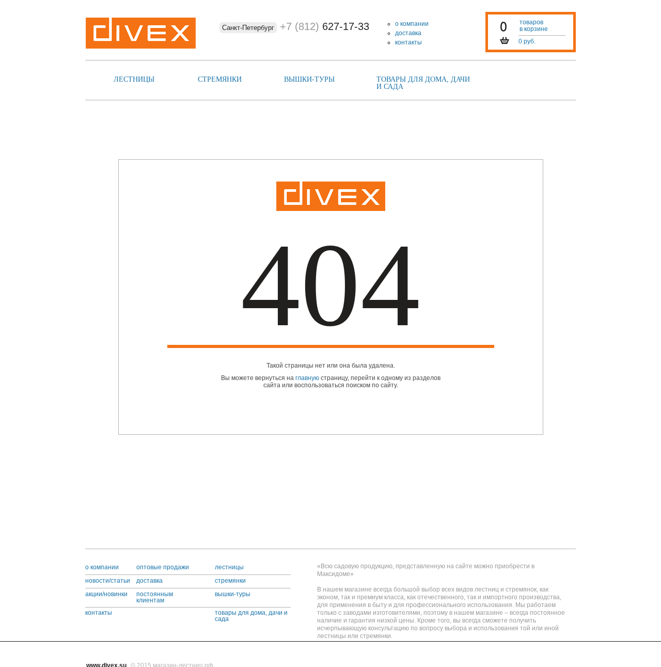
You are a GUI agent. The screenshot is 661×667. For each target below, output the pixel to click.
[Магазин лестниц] (330, 196)
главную (307, 378)
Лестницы (134, 79)
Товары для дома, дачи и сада (423, 82)
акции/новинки (106, 594)
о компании (412, 23)
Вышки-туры (309, 79)
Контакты (408, 42)
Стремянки (220, 79)
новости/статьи (107, 580)
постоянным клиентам (154, 597)
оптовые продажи (162, 567)
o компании (102, 567)
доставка (408, 33)
